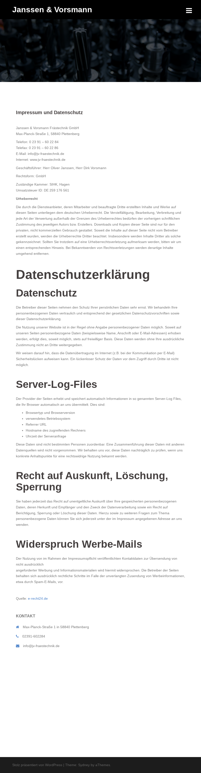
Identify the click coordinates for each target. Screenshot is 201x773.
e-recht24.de (38, 598)
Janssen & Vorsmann (52, 9)
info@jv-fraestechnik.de (41, 646)
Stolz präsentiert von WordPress (37, 765)
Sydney (84, 765)
